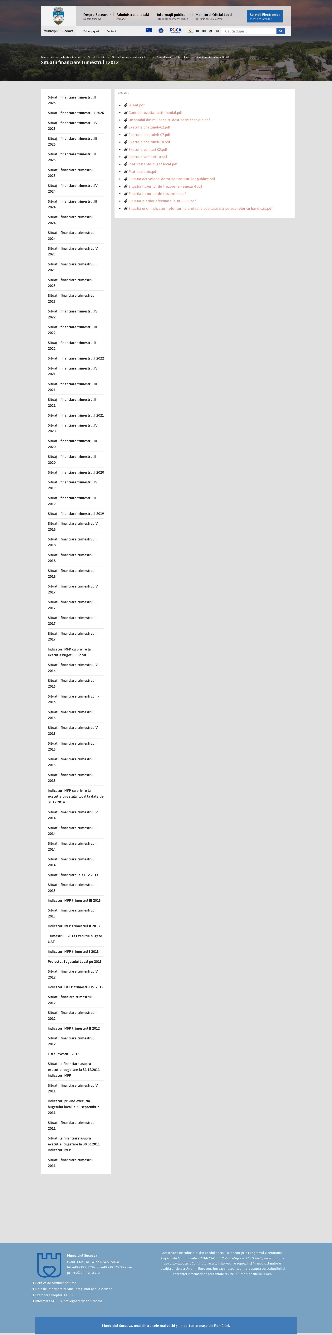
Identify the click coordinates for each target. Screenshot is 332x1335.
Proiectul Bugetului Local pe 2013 (75, 961)
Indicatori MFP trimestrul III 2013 (74, 900)
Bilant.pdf (137, 105)
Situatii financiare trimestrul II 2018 (72, 558)
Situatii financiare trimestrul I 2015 (71, 778)
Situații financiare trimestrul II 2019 (72, 501)
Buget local (183, 57)
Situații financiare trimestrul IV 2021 (73, 371)
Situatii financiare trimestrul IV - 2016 (74, 668)
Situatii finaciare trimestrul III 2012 (71, 1000)
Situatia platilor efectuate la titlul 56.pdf (162, 201)
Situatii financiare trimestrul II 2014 (72, 846)
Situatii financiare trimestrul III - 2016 (74, 683)
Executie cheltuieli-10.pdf (149, 142)
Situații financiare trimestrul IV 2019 (73, 485)
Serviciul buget (164, 57)
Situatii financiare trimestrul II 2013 (72, 913)
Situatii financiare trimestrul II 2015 (72, 762)
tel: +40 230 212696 (81, 1267)
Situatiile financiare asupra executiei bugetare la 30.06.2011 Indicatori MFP (74, 1144)
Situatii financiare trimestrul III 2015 (72, 746)
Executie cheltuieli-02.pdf (149, 127)
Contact (111, 31)
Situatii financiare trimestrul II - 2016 (73, 699)
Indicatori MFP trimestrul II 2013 (74, 926)
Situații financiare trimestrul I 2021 (76, 415)
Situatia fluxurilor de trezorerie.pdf (157, 193)
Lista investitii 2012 (63, 1054)
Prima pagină (91, 31)
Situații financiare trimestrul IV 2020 (73, 428)
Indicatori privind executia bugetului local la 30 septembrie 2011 (73, 1107)
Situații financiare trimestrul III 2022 (72, 330)
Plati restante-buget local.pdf (153, 164)
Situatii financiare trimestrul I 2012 (212, 57)
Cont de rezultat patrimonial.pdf (156, 112)
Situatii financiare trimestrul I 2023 (71, 298)
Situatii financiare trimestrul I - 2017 (73, 636)
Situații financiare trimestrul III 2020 (72, 444)
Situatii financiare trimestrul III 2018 (72, 542)
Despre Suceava (96, 16)
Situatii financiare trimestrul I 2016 (71, 715)
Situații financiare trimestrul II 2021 (72, 402)
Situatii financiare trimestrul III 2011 (72, 1125)
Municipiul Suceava (58, 31)
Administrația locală (132, 16)
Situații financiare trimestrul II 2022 (72, 346)
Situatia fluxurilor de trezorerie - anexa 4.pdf (165, 186)
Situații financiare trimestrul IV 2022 (73, 314)
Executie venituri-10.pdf (148, 157)
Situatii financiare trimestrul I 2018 (71, 573)
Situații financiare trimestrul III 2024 (72, 204)
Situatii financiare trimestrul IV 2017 (73, 589)
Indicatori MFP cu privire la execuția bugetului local (69, 652)
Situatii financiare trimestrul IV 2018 (73, 526)
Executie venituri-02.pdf (148, 149)
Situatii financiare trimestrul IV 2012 (73, 974)
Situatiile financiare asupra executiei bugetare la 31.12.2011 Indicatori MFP (74, 1069)
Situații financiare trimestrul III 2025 (72, 141)
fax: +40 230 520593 (109, 1267)
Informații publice (172, 16)
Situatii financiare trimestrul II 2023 (72, 283)
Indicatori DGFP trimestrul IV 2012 (75, 987)
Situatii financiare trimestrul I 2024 (71, 235)
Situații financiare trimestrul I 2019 (76, 513)
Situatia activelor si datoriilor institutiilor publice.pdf (172, 179)
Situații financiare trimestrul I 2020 (76, 472)
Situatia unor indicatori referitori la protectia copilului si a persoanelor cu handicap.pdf (201, 208)
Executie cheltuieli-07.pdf (149, 135)
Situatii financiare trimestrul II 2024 (72, 220)
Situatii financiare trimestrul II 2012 (72, 1015)
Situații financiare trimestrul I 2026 (76, 113)
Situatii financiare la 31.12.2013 (73, 875)
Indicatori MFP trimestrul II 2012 (74, 1028)
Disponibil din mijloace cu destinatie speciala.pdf (169, 120)
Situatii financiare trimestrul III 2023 (72, 267)
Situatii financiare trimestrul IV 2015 (73, 730)
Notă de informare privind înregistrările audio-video (73, 1289)
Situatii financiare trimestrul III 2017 (72, 605)
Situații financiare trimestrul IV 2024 (73, 188)
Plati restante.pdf (143, 171)
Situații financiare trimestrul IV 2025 (73, 126)
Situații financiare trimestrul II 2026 (72, 100)
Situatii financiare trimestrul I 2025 (71, 173)
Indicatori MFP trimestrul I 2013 (73, 951)
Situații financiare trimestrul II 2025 (72, 157)
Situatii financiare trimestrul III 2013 (72, 887)
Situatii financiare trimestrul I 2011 (71, 1163)
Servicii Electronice (265, 16)
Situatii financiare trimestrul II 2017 (72, 621)
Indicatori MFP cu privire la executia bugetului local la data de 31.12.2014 (76, 796)
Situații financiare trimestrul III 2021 (72, 387)
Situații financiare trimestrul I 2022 (76, 358)
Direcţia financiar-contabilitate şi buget (131, 57)
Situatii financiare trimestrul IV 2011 (73, 1088)
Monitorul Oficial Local (214, 16)
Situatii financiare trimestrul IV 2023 (73, 251)
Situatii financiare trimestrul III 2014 (72, 831)
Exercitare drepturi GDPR (54, 1295)
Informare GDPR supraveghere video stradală (68, 1301)
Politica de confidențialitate (55, 1283)
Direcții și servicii (96, 57)
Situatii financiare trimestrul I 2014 (71, 862)
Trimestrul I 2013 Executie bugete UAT (75, 939)
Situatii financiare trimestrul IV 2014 (73, 815)
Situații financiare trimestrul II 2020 (72, 459)
